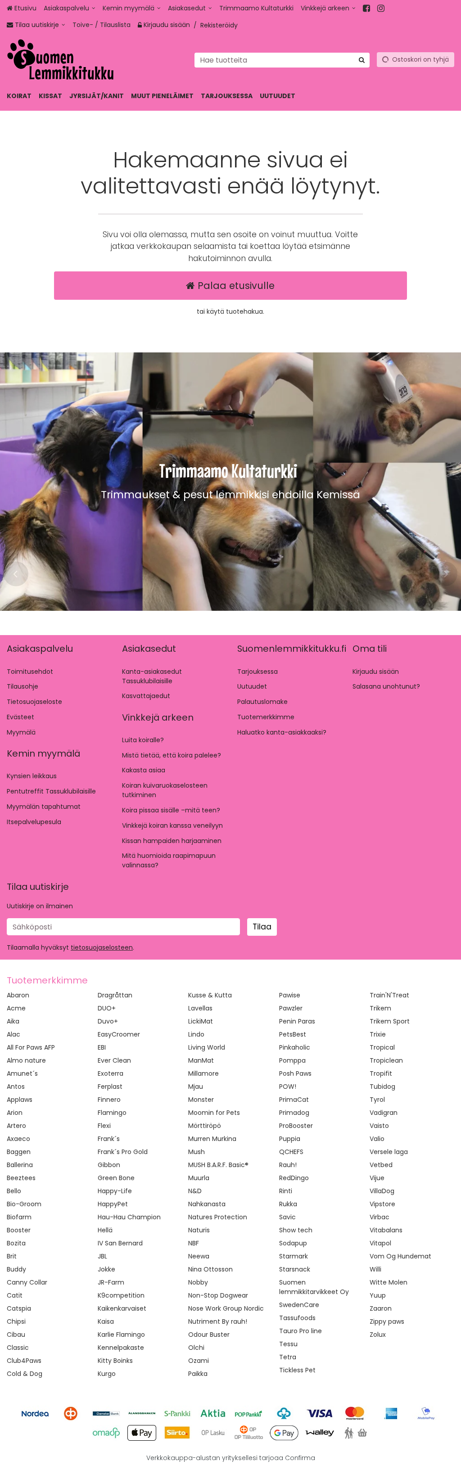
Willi (375, 1269)
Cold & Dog (24, 1373)
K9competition (121, 1295)
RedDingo (294, 1177)
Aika (13, 1021)
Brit (12, 1256)
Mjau (195, 1086)
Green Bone (116, 1177)
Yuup (378, 1295)
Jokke (106, 1269)
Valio (377, 1138)
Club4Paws (24, 1360)
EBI (102, 1047)
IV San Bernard (120, 1243)
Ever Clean (114, 1060)
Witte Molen (388, 1282)
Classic (18, 1347)
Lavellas (200, 1008)
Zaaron (381, 1308)
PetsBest (292, 1034)
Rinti (285, 1190)
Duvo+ (108, 1021)
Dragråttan (115, 995)
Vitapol (380, 1243)
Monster (201, 1099)
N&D (195, 1190)
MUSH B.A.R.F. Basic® (218, 1164)
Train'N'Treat (389, 995)
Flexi (104, 1125)
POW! (287, 1086)
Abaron (18, 995)
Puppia (289, 1138)
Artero (16, 1125)
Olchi (196, 1347)
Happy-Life (115, 1190)
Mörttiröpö (204, 1125)
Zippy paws (387, 1321)
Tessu (288, 1343)
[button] (102, 947)
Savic (287, 1217)
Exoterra (110, 1073)
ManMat (201, 1060)
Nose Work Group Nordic (226, 1308)
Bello (14, 1190)
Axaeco (18, 1138)
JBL (102, 1256)
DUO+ (107, 1008)
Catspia (19, 1308)
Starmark (293, 1256)
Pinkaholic (294, 1047)
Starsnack (294, 1269)
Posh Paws (295, 1073)
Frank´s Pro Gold (123, 1151)
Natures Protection (217, 1217)
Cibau (16, 1334)
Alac (13, 1034)
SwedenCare (299, 1304)
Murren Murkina (212, 1138)
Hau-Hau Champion (129, 1217)
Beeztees (21, 1177)
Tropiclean (386, 1060)
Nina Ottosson (210, 1269)
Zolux (378, 1334)
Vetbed (381, 1164)
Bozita (16, 1243)
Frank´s (109, 1138)
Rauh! (288, 1164)
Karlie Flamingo (121, 1334)
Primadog (294, 1112)
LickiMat (200, 1021)
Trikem (380, 1008)
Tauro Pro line (300, 1330)
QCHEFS (291, 1151)
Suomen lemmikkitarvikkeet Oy (314, 1287)
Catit (15, 1295)
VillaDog (382, 1190)
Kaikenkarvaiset (122, 1308)
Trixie (378, 1034)
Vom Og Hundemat (400, 1256)
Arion (15, 1112)
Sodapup (293, 1243)
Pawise (289, 995)
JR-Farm (111, 1282)
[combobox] (282, 60)
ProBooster (296, 1125)
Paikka (198, 1373)
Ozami (198, 1360)
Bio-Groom (24, 1203)
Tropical (382, 1047)
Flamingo (112, 1112)
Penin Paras (297, 1021)
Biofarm (19, 1217)
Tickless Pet (297, 1370)
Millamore (203, 1073)
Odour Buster (209, 1334)
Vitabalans (386, 1230)
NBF (193, 1243)
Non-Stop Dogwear (218, 1295)
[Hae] (361, 60)
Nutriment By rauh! (217, 1321)
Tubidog (382, 1086)
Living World (206, 1047)
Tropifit (381, 1073)
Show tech (295, 1230)
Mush (196, 1151)
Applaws (19, 1099)
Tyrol (377, 1099)
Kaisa (106, 1321)
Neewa (198, 1256)
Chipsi (16, 1321)
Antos (16, 1086)
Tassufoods (297, 1317)
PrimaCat (294, 1099)
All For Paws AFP (31, 1047)
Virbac (379, 1217)
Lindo (196, 1034)
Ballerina (20, 1164)
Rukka (288, 1203)
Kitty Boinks (115, 1360)
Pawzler (291, 1008)
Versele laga (389, 1151)
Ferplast (110, 1086)
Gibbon (109, 1164)
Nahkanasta (207, 1203)
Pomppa (292, 1060)
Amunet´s (22, 1073)
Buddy (16, 1269)
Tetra (287, 1357)
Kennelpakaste (121, 1347)
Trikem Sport (390, 1021)
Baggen (19, 1151)
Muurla (198, 1177)
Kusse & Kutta (210, 995)
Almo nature (26, 1060)
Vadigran (384, 1112)
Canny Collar (27, 1282)
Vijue (377, 1177)
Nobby (198, 1282)
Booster (19, 1230)
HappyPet (113, 1203)
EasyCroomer (119, 1034)
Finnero (109, 1099)
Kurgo (107, 1373)
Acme (16, 1008)
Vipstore (382, 1203)
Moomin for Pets (214, 1112)
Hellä (105, 1230)
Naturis (199, 1230)
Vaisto (379, 1125)
